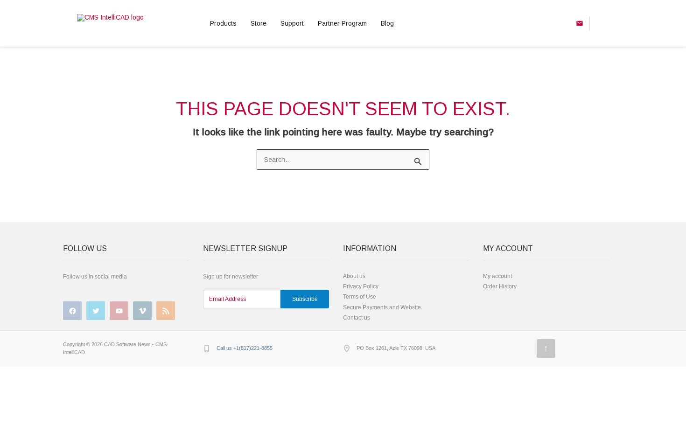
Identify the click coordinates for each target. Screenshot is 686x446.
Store (258, 23)
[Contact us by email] (579, 23)
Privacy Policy (360, 286)
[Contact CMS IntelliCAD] (599, 23)
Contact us (356, 317)
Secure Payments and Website (382, 307)
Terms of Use (359, 296)
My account (497, 276)
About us (354, 276)
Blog (387, 23)
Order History (500, 286)
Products (223, 23)
